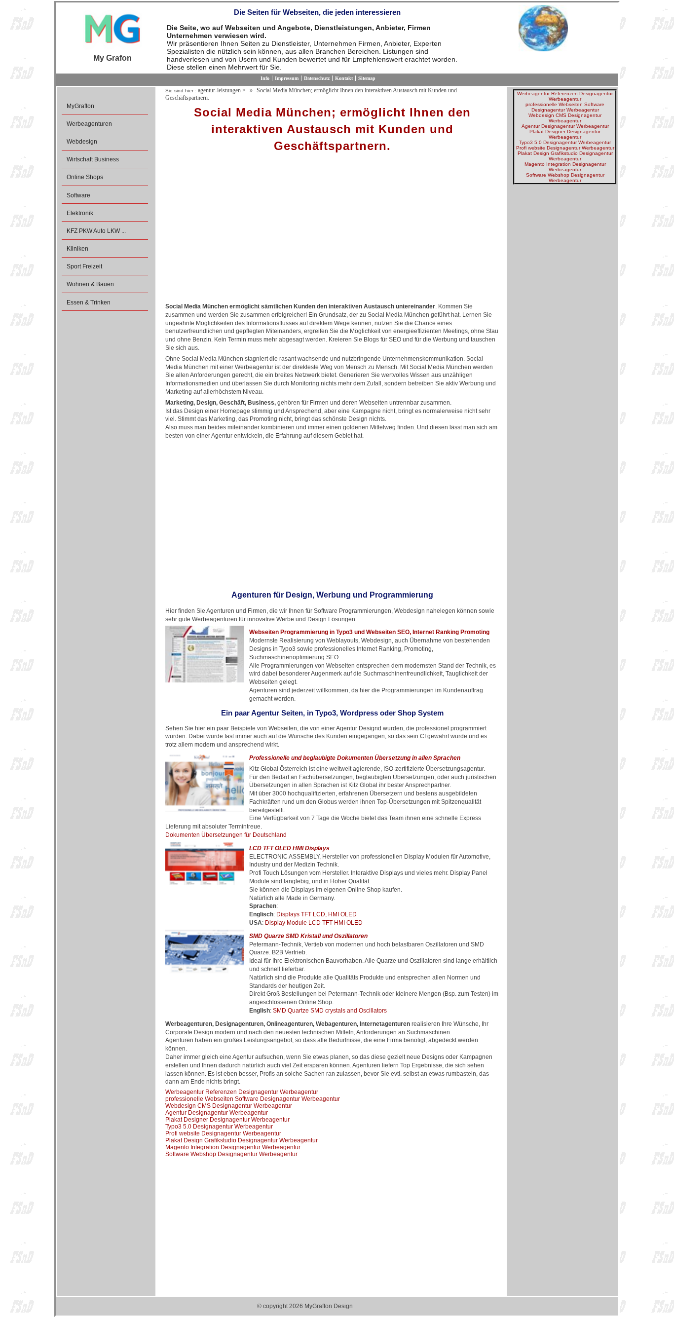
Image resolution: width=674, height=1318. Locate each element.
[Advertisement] (332, 231)
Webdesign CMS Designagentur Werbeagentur (228, 1105)
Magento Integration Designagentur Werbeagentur (232, 1147)
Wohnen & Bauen (90, 284)
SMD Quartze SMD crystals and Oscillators (330, 1010)
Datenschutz (317, 78)
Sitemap (366, 78)
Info (265, 78)
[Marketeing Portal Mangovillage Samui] (112, 29)
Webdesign (82, 141)
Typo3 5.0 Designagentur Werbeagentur (219, 1126)
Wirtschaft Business (93, 159)
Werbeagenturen (89, 123)
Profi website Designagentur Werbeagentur (223, 1133)
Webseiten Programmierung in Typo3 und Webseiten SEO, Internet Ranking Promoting (369, 632)
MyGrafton (80, 106)
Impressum (287, 78)
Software (78, 195)
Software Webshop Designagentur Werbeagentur (231, 1154)
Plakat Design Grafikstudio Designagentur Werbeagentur (241, 1140)
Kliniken (77, 248)
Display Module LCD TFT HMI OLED (314, 922)
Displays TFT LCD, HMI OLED (316, 914)
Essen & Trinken (89, 302)
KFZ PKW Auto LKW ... (96, 230)
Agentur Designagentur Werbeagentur (216, 1112)
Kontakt (344, 78)
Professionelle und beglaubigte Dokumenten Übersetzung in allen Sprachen (354, 757)
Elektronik (80, 213)
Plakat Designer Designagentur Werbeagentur (227, 1119)
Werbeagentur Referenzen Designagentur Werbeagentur (241, 1092)
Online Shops (85, 177)
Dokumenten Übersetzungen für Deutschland (226, 834)
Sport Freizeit (84, 266)
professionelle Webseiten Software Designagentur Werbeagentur (252, 1098)
